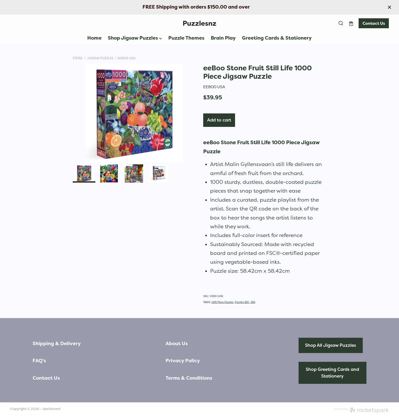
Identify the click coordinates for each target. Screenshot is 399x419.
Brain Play (223, 38)
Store (78, 58)
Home (94, 38)
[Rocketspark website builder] (361, 410)
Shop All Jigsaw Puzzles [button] (330, 345)
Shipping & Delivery (57, 343)
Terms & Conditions (189, 378)
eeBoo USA (127, 58)
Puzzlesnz (199, 23)
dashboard (51, 409)
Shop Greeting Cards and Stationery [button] (332, 372)
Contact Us (374, 23)
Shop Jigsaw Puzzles (133, 38)
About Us (177, 343)
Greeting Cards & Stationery (277, 38)
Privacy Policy (183, 360)
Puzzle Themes (186, 38)
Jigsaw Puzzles (100, 58)
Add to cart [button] (219, 120)
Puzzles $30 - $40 (245, 302)
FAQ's (39, 360)
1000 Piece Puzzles (222, 302)
